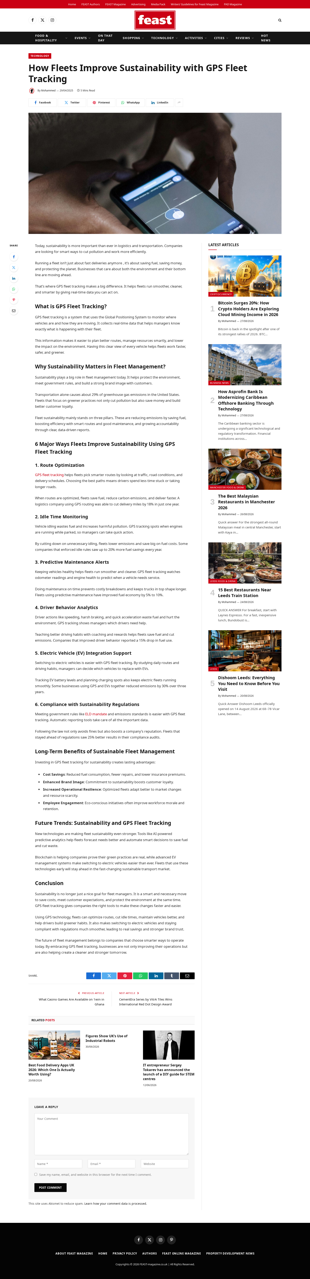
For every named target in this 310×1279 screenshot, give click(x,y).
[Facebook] (13, 257)
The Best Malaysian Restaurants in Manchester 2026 (246, 501)
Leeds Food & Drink (223, 581)
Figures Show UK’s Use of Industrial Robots (106, 1038)
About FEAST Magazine (74, 1253)
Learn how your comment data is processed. (115, 1204)
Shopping (131, 38)
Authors (149, 1253)
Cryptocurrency (221, 294)
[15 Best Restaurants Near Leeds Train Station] (245, 563)
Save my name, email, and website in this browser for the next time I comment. (95, 1175)
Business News (219, 382)
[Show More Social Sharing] (179, 102)
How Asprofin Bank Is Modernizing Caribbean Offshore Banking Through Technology (246, 400)
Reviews (243, 38)
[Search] (280, 20)
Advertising (138, 4)
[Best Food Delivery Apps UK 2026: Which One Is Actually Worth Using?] (54, 1045)
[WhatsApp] (13, 289)
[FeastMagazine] (155, 20)
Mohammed (48, 90)
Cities (219, 38)
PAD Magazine (233, 4)
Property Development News (230, 1253)
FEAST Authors (90, 4)
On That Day (105, 38)
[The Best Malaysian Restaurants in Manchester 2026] (245, 469)
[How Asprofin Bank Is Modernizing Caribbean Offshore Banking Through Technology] (245, 364)
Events (81, 38)
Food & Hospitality (46, 38)
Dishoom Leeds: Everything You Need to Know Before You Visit (249, 683)
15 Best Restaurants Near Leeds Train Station (244, 592)
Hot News (266, 38)
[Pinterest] (13, 300)
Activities (194, 38)
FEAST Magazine (115, 4)
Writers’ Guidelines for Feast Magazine (194, 4)
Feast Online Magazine (181, 1253)
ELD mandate (96, 713)
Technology (162, 38)
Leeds (213, 669)
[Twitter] (13, 267)
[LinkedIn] (13, 278)
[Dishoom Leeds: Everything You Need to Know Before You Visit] (245, 650)
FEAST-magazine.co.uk (153, 1264)
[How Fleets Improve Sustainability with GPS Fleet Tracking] (155, 173)
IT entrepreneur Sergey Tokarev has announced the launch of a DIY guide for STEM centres (168, 1072)
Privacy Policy (125, 1253)
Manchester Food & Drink (227, 487)
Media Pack (158, 4)
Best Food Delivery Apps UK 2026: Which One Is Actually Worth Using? (51, 1070)
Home (72, 4)
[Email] (13, 310)
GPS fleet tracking (49, 474)
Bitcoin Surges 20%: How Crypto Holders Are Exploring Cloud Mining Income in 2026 (248, 308)
